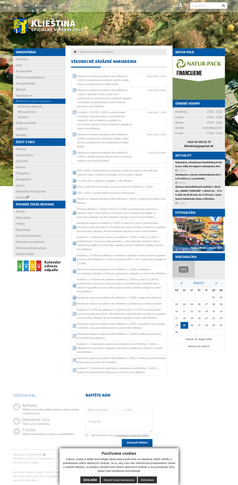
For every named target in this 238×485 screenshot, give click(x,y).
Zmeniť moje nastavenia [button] (119, 479)
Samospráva (45, 6)
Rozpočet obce (28, 112)
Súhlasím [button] (90, 479)
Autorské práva (46, 458)
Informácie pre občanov (30, 242)
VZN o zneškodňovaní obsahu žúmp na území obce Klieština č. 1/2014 (115, 186)
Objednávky (23, 230)
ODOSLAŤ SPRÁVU (137, 443)
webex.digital (31, 476)
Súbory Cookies (25, 254)
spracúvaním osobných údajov (132, 435)
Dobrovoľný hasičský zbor (31, 191)
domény (43, 476)
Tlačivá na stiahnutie (31, 106)
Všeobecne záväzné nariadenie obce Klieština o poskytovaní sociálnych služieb (119, 303)
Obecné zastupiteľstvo (29, 77)
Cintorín (21, 197)
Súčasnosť (22, 161)
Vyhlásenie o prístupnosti (25, 458)
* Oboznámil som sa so (119, 435)
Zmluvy (20, 211)
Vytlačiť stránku (35, 454)
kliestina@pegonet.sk (198, 146)
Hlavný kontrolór (25, 83)
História (20, 167)
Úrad (19, 65)
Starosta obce (24, 71)
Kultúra (20, 185)
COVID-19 (21, 129)
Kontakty (21, 135)
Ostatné (24, 117)
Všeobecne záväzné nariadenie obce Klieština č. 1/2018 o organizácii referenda (119, 297)
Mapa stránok (19, 454)
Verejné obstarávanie (28, 235)
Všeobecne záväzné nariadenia (34, 101)
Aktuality (66, 6)
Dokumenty (23, 95)
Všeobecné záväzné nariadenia (96, 51)
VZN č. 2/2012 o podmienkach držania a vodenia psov (106, 192)
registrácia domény (58, 476)
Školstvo (21, 89)
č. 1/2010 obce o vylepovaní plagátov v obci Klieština (105, 180)
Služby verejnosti (26, 123)
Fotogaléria (23, 173)
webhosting (18, 476)
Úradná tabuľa (24, 155)
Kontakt (85, 6)
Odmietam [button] (147, 479)
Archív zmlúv (23, 217)
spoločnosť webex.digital (25, 480)
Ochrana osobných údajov (31, 248)
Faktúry (20, 223)
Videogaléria (23, 179)
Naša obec (23, 6)
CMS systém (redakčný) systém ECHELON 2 (34, 472)
